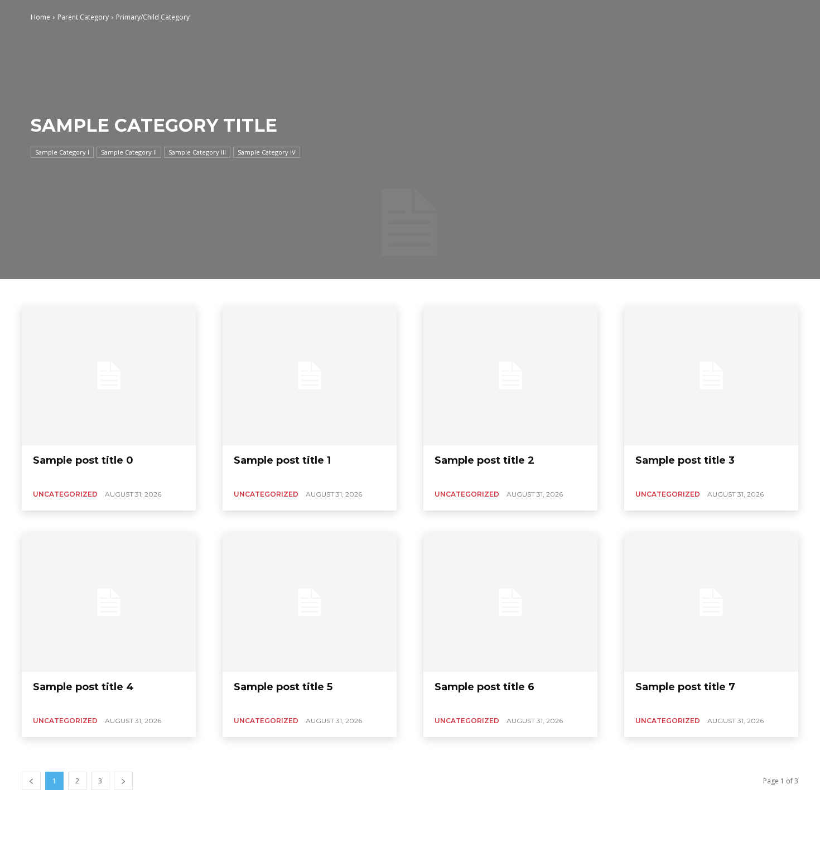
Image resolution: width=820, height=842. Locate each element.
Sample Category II (129, 152)
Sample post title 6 (484, 687)
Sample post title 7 (685, 687)
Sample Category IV (267, 152)
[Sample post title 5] (310, 602)
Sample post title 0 (83, 460)
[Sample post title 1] (310, 375)
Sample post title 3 (685, 460)
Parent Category (83, 17)
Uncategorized (65, 494)
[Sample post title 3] (711, 375)
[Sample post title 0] (109, 375)
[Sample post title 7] (711, 602)
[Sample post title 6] (510, 602)
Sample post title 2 (484, 460)
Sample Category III (197, 152)
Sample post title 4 (83, 687)
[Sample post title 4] (109, 602)
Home (40, 17)
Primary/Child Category (153, 17)
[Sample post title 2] (510, 375)
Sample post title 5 (283, 687)
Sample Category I (62, 152)
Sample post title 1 (282, 460)
